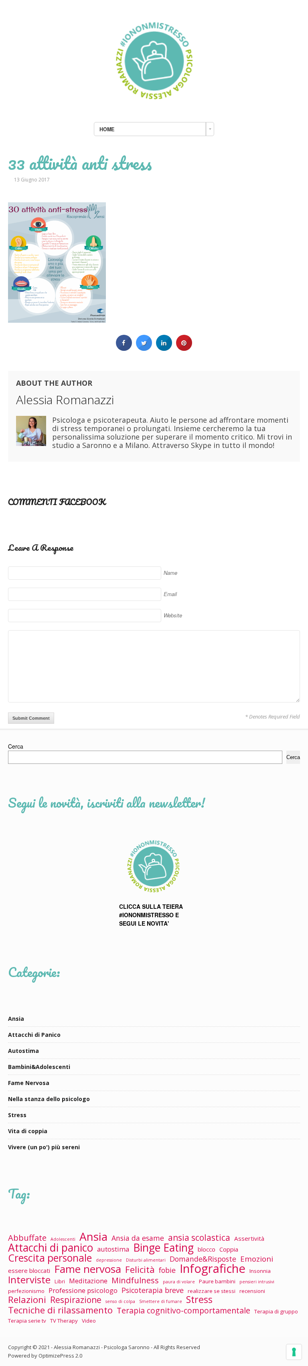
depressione (109, 1260)
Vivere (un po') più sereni (44, 1147)
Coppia (228, 1249)
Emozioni (256, 1258)
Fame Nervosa (28, 1083)
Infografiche (212, 1268)
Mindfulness (135, 1280)
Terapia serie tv (27, 1320)
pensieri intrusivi (256, 1282)
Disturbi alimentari (146, 1260)
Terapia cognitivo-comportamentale (183, 1310)
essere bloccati (29, 1270)
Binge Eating (163, 1248)
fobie (167, 1270)
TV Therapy (64, 1320)
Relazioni (27, 1299)
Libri (60, 1281)
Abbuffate (27, 1238)
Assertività (249, 1238)
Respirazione (75, 1300)
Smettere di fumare (160, 1301)
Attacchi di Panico (34, 1034)
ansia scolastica (199, 1238)
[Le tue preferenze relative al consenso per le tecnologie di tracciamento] (294, 1352)
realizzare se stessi (211, 1291)
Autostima (23, 1051)
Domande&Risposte (203, 1259)
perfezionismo (26, 1291)
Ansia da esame (137, 1238)
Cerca (15, 746)
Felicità (140, 1269)
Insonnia (260, 1270)
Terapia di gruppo (276, 1311)
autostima (113, 1249)
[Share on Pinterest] (184, 348)
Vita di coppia (27, 1131)
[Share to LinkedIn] (164, 348)
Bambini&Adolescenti (39, 1067)
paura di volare (179, 1282)
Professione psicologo (83, 1290)
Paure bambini (217, 1281)
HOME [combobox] (106, 129)
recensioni (252, 1291)
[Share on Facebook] (124, 348)
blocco (206, 1249)
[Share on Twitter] (144, 348)
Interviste (29, 1279)
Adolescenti (63, 1239)
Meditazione (88, 1280)
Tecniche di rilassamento (60, 1310)
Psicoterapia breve (153, 1290)
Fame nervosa (87, 1269)
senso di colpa (120, 1301)
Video (89, 1320)
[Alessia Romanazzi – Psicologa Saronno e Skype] (154, 108)
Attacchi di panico (50, 1248)
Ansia (16, 1018)
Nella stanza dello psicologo (49, 1099)
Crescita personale (50, 1258)
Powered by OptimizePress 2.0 (45, 1355)
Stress (17, 1115)
